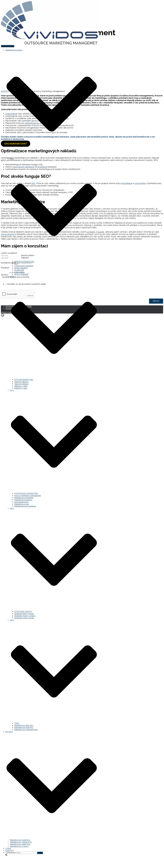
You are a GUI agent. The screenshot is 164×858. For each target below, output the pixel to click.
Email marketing (21, 268)
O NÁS (8, 848)
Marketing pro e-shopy (19, 846)
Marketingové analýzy (23, 500)
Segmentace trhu (21, 502)
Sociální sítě (19, 270)
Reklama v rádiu (20, 386)
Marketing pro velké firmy (20, 844)
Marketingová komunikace (25, 506)
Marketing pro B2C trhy (23, 725)
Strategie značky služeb (24, 618)
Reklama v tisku (20, 388)
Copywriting (19, 272)
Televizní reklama (21, 384)
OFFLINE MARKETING (23, 380)
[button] (51, 156)
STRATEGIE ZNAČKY (23, 611)
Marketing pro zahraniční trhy (26, 730)
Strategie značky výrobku (24, 616)
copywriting (140, 183)
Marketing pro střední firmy (21, 842)
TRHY (16, 723)
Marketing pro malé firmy (20, 840)
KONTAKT (9, 851)
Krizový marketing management (27, 496)
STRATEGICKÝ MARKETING (26, 493)
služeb (101, 232)
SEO (16, 264)
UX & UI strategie (21, 274)
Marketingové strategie (23, 498)
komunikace (126, 183)
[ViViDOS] (49, 44)
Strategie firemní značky (24, 614)
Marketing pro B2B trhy (23, 727)
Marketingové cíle (21, 504)
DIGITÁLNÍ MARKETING (24, 262)
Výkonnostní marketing (23, 266)
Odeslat (156, 301)
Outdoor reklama (21, 382)
